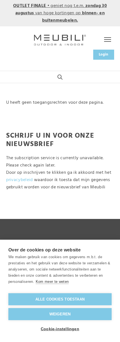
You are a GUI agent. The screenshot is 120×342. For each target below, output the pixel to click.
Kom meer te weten (52, 281)
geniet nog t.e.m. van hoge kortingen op (60, 13)
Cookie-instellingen (60, 329)
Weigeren (60, 314)
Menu (106, 40)
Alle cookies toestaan (60, 299)
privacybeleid (19, 180)
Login (104, 54)
